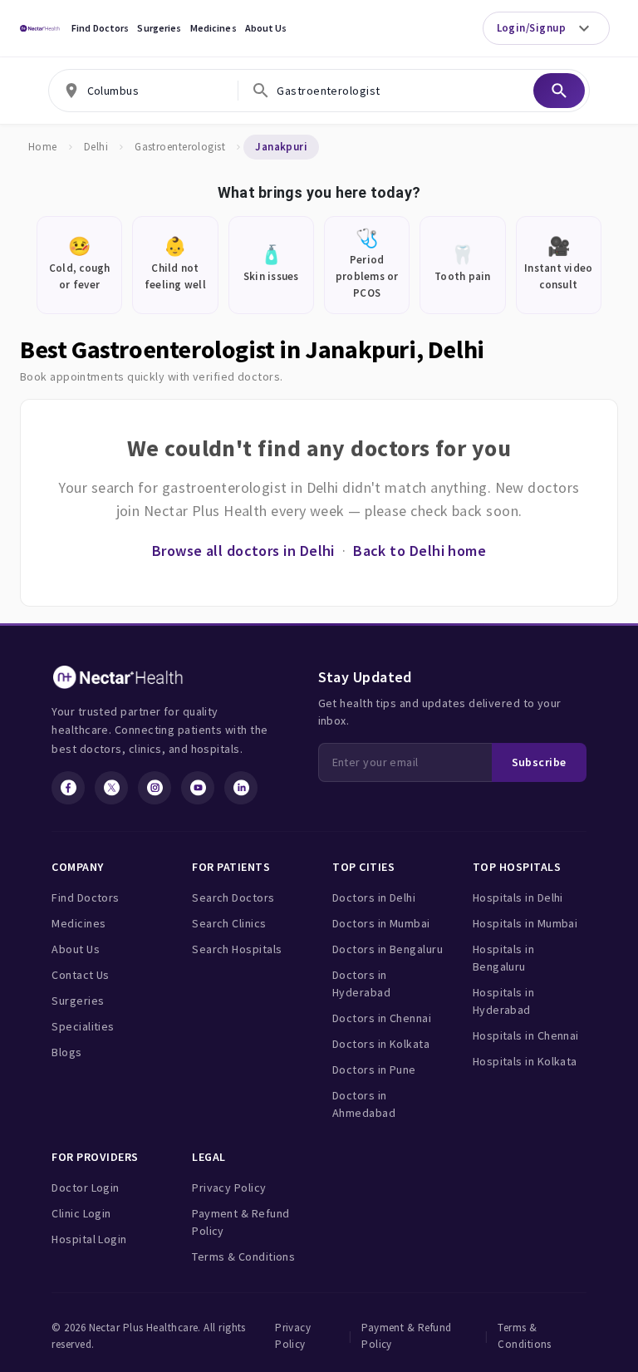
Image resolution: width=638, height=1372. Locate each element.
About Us (266, 28)
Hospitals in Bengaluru (503, 958)
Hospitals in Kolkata (525, 1061)
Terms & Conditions (243, 1256)
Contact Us (81, 974)
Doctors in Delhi (373, 897)
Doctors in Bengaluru (387, 949)
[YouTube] (197, 787)
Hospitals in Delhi (518, 897)
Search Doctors (233, 897)
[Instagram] (154, 787)
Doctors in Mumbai (381, 923)
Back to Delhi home (419, 550)
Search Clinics (229, 923)
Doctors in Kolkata (380, 1043)
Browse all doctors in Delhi (243, 550)
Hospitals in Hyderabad (503, 1001)
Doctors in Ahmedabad (363, 1104)
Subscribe (539, 762)
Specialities (83, 1026)
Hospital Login (89, 1239)
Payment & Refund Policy (240, 1222)
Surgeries (159, 28)
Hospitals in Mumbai (525, 923)
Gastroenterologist (180, 147)
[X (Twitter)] (111, 787)
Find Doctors (100, 28)
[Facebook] (68, 787)
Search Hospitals (237, 949)
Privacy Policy (229, 1187)
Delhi (96, 147)
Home (42, 147)
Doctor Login (85, 1187)
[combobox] (143, 90)
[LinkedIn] (241, 787)
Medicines (213, 28)
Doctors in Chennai (381, 1018)
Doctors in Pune (374, 1069)
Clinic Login (81, 1213)
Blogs (66, 1052)
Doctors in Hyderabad (361, 983)
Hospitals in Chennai (526, 1035)
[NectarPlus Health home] (40, 28)
